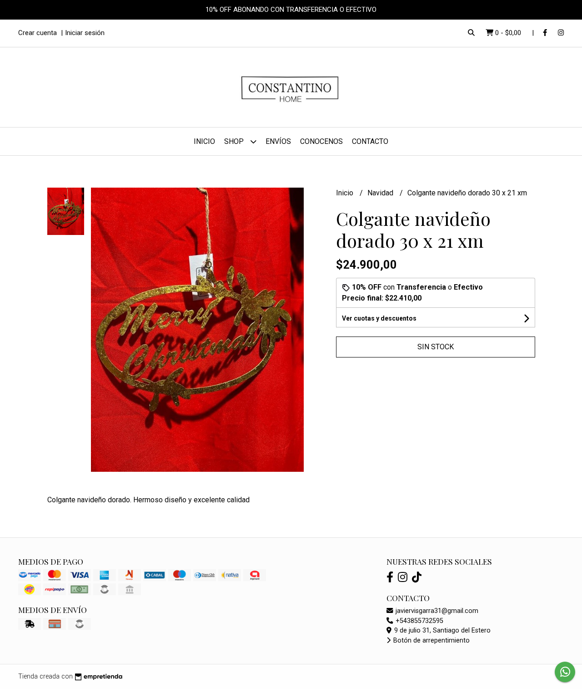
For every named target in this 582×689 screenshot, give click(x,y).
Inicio (204, 141)
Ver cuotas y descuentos (379, 318)
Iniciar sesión (85, 33)
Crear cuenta (37, 33)
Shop (235, 141)
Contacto (370, 141)
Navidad (381, 193)
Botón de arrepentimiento (430, 640)
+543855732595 (418, 621)
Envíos (278, 141)
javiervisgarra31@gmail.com (436, 611)
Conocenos (321, 141)
